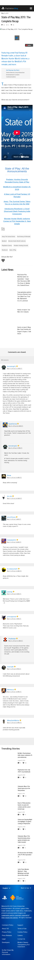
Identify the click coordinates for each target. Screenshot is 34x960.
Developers (6, 942)
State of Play (12, 250)
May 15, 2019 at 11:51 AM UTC (15, 641)
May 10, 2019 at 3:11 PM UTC (15, 448)
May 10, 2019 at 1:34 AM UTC (14, 542)
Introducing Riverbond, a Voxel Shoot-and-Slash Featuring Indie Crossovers (17, 211)
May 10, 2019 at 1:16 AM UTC (14, 519)
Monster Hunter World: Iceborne (17, 241)
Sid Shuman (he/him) (12, 70)
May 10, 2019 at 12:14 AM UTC (14, 477)
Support (20, 925)
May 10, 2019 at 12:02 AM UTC (14, 368)
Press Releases (7, 935)
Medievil (4, 241)
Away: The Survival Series (8, 236)
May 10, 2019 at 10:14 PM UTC (14, 722)
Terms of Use (21, 929)
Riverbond (5, 250)
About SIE (5, 929)
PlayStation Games (7, 245)
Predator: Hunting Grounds (21, 245)
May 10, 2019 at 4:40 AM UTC (15, 426)
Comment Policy (7, 925)
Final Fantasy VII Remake (23, 236)
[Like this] (24, 763)
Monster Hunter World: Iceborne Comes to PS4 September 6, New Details (17, 221)
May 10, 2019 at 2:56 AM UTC (14, 571)
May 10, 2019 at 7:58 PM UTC (14, 692)
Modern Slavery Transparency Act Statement (23, 944)
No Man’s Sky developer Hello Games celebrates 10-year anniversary (25, 755)
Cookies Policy (22, 932)
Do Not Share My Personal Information (8, 952)
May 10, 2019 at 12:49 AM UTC (14, 498)
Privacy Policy (6, 932)
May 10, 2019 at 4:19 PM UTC (14, 669)
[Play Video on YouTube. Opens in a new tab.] (29, 45)
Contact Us (21, 939)
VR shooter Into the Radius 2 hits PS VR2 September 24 (25, 854)
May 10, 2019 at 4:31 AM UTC (14, 594)
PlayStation (11, 8)
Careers (20, 935)
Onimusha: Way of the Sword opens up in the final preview (24, 788)
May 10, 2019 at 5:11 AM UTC (14, 619)
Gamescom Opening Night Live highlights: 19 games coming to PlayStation (25, 821)
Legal (3, 939)
